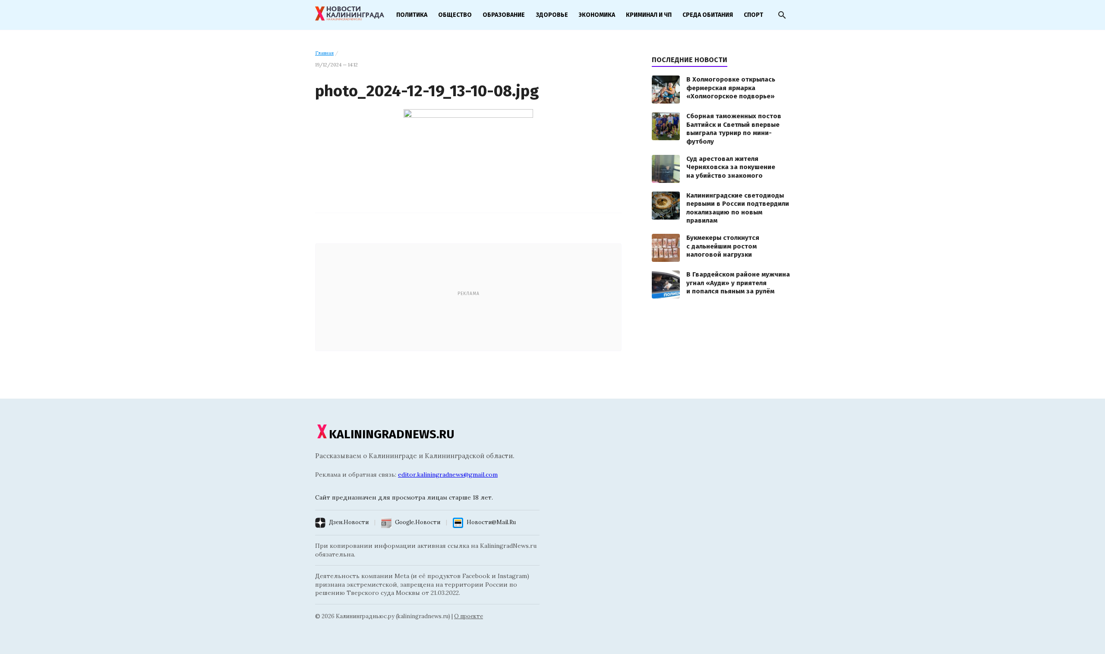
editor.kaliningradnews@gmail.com (448, 474)
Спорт (753, 15)
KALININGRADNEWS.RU (392, 434)
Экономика (597, 15)
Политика (411, 15)
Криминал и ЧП (649, 15)
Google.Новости (417, 522)
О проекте (468, 616)
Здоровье (552, 15)
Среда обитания (707, 15)
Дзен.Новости (349, 522)
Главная (324, 53)
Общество (455, 15)
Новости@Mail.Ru (491, 522)
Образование (504, 15)
